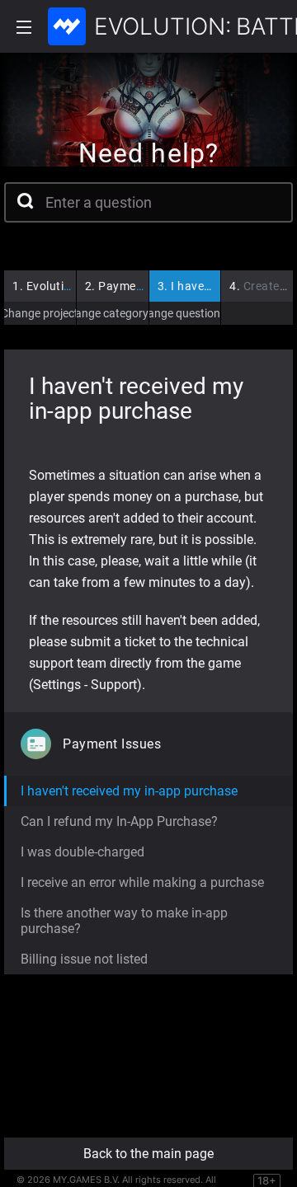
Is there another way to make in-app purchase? (124, 920)
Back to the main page (148, 1153)
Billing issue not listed (84, 959)
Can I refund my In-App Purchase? (119, 821)
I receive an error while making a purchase (142, 882)
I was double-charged (82, 852)
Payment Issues (135, 286)
